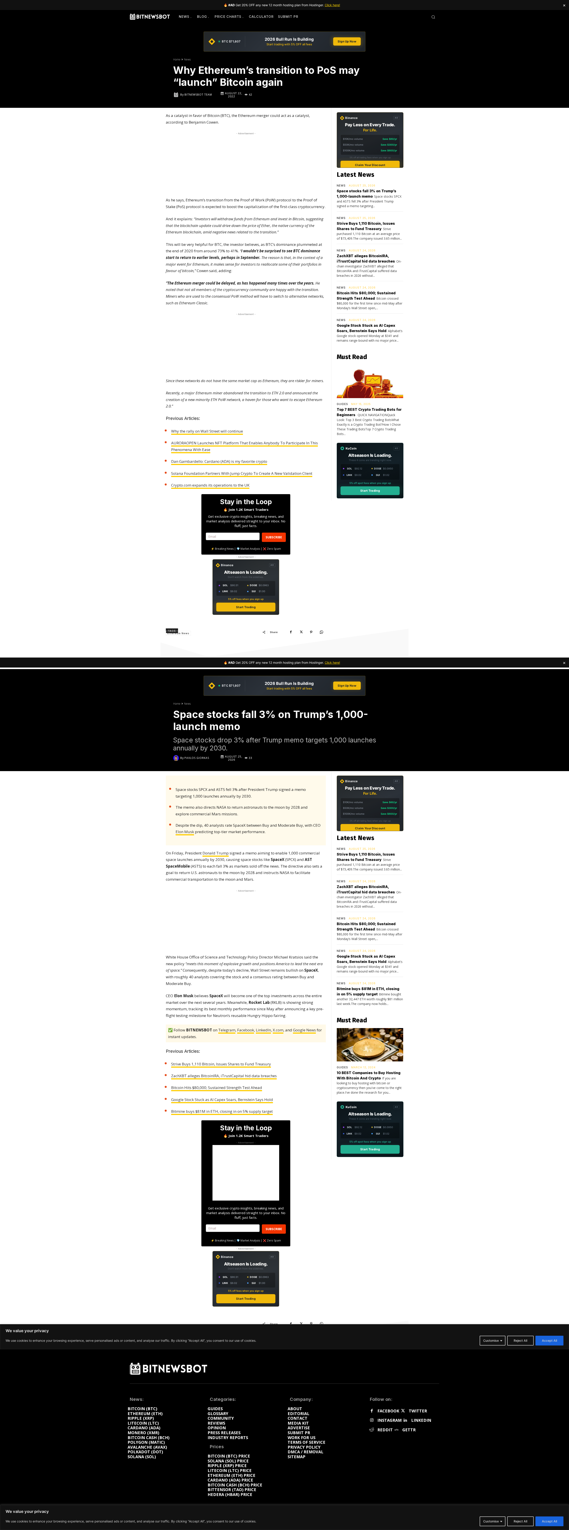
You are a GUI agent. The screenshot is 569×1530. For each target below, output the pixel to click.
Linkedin (421, 1420)
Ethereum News (178, 633)
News (187, 59)
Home (176, 59)
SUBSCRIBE (274, 537)
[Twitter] (402, 1411)
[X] (301, 632)
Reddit (385, 1430)
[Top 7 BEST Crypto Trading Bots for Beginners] (370, 381)
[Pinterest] (311, 632)
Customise (491, 1521)
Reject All (520, 1521)
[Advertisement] (245, 163)
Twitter (418, 1411)
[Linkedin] (405, 1420)
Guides (342, 404)
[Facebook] (290, 632)
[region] (284, 1517)
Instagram (389, 1420)
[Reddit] (371, 1430)
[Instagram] (371, 1420)
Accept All (549, 1521)
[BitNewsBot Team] (176, 95)
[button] (433, 17)
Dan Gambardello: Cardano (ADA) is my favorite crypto (219, 461)
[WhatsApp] (321, 632)
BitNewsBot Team (198, 94)
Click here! (332, 5)
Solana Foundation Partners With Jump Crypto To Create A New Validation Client (241, 473)
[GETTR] (396, 1430)
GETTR (409, 1430)
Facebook (388, 1411)
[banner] (284, 42)
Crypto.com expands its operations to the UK (210, 485)
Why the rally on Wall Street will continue (207, 431)
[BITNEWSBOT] (150, 17)
